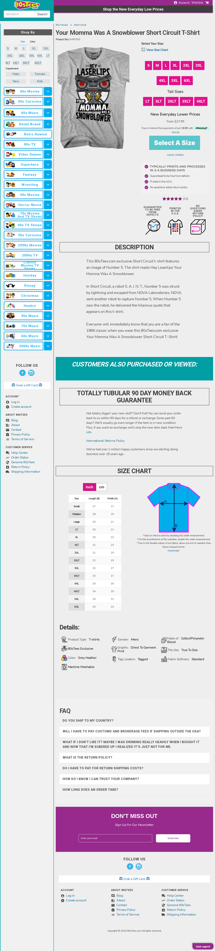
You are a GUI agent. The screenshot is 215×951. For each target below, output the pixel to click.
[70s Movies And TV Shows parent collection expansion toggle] (48, 215)
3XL (10, 56)
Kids (40, 81)
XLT (8, 63)
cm (101, 487)
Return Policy (20, 467)
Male (15, 74)
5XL (32, 56)
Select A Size (174, 143)
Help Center (19, 453)
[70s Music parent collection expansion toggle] (48, 326)
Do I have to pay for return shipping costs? (103, 768)
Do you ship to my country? (88, 720)
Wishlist (197, 2)
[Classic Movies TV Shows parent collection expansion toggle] (48, 265)
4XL (22, 56)
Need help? (174, 550)
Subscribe (173, 838)
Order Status (20, 457)
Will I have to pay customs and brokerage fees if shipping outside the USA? (132, 731)
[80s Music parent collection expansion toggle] (48, 112)
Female (40, 74)
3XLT (26, 63)
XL (34, 48)
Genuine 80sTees (23, 462)
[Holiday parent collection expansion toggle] (48, 275)
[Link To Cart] (207, 2)
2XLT (16, 63)
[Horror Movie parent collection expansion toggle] (48, 204)
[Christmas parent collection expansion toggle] (48, 295)
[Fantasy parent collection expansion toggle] (48, 174)
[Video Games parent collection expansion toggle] (48, 154)
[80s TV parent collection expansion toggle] (48, 144)
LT (47, 56)
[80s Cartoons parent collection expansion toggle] (48, 101)
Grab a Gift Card (26, 385)
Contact (16, 430)
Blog (14, 420)
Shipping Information (25, 472)
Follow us (27, 365)
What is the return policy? (87, 757)
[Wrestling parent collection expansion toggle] (48, 184)
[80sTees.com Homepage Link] (27, 8)
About (15, 425)
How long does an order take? (90, 790)
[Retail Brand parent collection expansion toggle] (48, 124)
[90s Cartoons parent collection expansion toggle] (48, 235)
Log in (15, 402)
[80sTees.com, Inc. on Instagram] (31, 373)
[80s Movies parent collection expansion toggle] (48, 91)
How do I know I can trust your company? (101, 779)
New (16, 81)
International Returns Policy (105, 441)
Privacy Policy (20, 434)
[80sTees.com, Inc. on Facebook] (22, 373)
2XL (46, 48)
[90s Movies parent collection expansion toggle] (48, 194)
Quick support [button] (203, 946)
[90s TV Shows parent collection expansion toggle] (48, 225)
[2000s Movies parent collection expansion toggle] (48, 245)
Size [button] (23, 41)
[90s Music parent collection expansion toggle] (48, 315)
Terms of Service (22, 439)
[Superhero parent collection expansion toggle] (48, 164)
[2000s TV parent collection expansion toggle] (48, 255)
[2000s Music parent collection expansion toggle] (48, 346)
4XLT (37, 63)
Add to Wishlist (175, 155)
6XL (40, 56)
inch (89, 487)
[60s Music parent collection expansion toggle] (48, 336)
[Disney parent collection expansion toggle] (48, 285)
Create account (21, 407)
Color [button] (32, 41)
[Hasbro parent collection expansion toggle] (48, 305)
